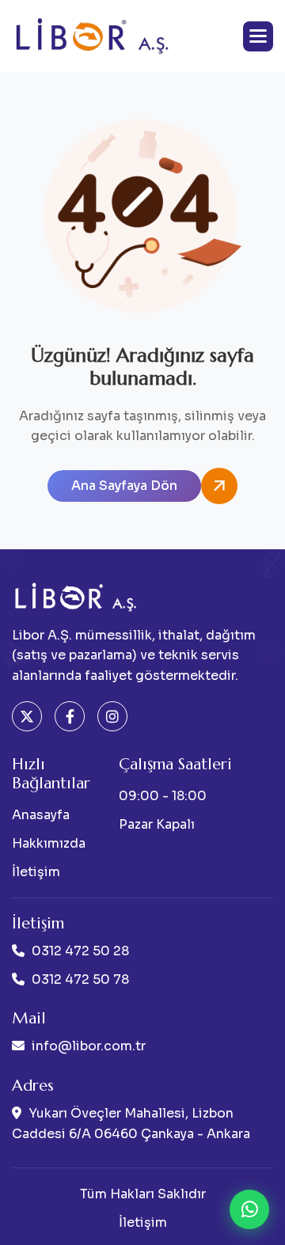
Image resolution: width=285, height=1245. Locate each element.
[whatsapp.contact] (249, 1209)
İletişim (36, 872)
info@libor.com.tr (89, 1046)
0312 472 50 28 (80, 951)
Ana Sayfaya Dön (124, 485)
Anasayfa (41, 815)
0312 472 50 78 (80, 979)
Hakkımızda (49, 843)
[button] (258, 36)
